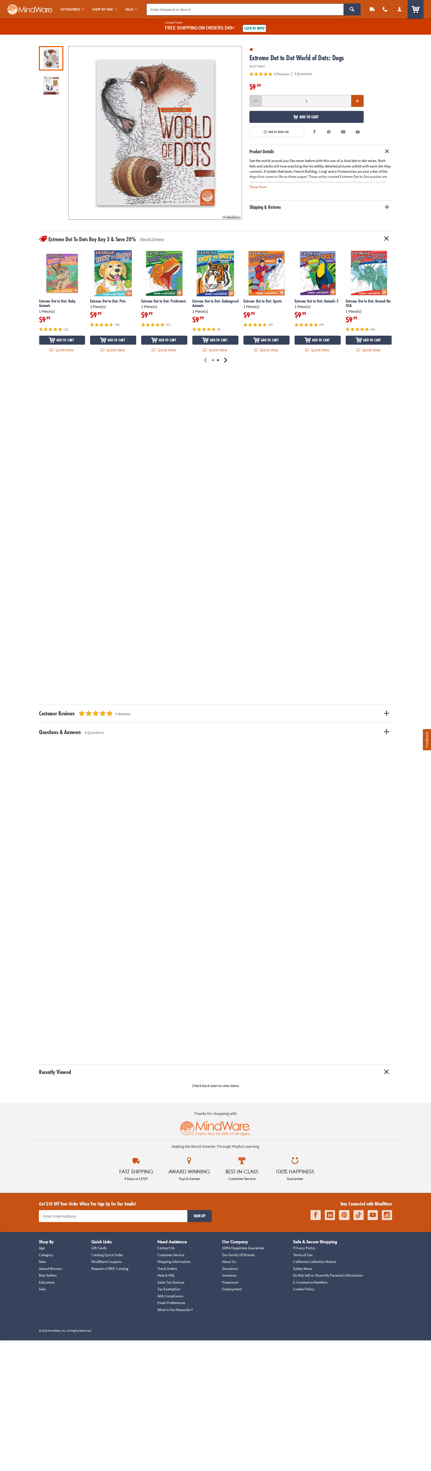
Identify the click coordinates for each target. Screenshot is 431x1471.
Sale (42, 1289)
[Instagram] (387, 1215)
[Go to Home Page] (251, 49)
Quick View (64, 349)
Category (46, 1254)
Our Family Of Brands (238, 1254)
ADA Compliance (170, 1296)
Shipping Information (174, 1261)
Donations (230, 1268)
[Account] (400, 9)
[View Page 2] (218, 360)
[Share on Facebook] (315, 132)
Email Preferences (171, 1302)
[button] (155, 132)
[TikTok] (358, 1215)
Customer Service (170, 1254)
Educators (47, 1282)
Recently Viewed (55, 1072)
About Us (229, 1261)
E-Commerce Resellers (310, 1282)
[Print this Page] (358, 132)
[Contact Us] (385, 9)
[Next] (225, 360)
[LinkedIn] (330, 1215)
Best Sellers (48, 1275)
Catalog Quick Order (107, 1254)
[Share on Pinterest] (329, 132)
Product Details (261, 151)
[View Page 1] (213, 360)
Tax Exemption (168, 1289)
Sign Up (200, 1216)
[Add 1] (357, 101)
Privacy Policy (304, 1247)
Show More (258, 186)
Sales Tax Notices (170, 1282)
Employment (232, 1289)
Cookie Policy (303, 1289)
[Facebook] (316, 1215)
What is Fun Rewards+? (175, 1309)
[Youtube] (373, 1215)
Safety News (302, 1268)
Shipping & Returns (265, 207)
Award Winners (50, 1268)
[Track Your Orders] (372, 9)
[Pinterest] (344, 1215)
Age (42, 1247)
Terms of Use (303, 1254)
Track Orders (167, 1268)
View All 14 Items (152, 239)
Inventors (229, 1275)
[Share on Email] (343, 132)
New (42, 1261)
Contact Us (166, 1247)
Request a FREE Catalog (109, 1268)
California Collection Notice (314, 1261)
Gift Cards (99, 1247)
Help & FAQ (165, 1275)
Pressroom (230, 1282)
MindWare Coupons (106, 1261)
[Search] (352, 9)
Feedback (426, 739)
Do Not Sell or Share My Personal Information (328, 1275)
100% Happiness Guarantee (243, 1247)
